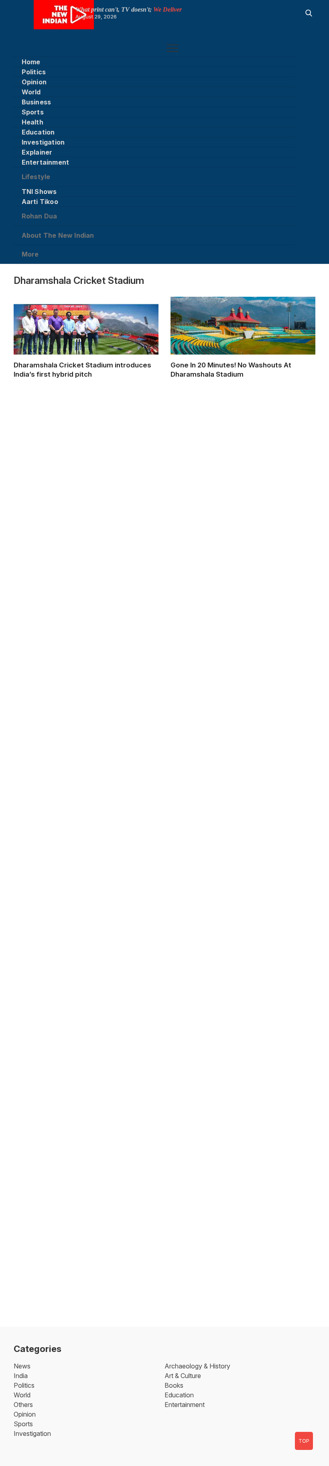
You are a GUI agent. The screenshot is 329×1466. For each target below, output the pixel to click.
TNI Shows (39, 192)
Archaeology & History (197, 1366)
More (30, 254)
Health (32, 122)
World (31, 92)
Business (36, 102)
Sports (33, 112)
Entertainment (45, 162)
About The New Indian (58, 235)
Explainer (37, 152)
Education (38, 132)
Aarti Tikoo (40, 202)
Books (173, 1385)
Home (31, 62)
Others (23, 1405)
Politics (34, 72)
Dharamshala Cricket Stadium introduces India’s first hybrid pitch (82, 369)
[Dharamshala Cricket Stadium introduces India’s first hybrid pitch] (86, 345)
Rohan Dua (39, 216)
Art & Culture (182, 1376)
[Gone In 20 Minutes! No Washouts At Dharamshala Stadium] (243, 338)
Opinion (34, 82)
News (22, 1366)
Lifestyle (36, 177)
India (21, 1376)
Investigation (43, 142)
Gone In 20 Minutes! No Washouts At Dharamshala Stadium (231, 369)
